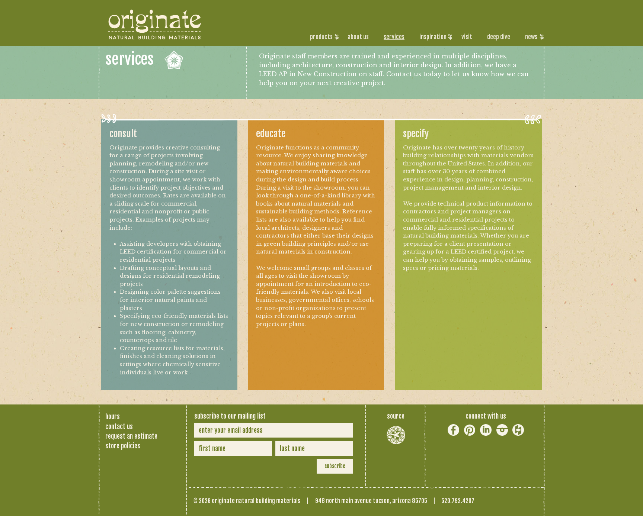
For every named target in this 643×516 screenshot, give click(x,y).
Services (394, 37)
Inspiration (433, 37)
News (531, 37)
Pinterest (470, 430)
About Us (358, 37)
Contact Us (119, 426)
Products (321, 37)
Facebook (453, 430)
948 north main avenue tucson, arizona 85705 (371, 500)
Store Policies (122, 446)
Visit (466, 37)
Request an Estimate (131, 436)
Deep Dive (498, 37)
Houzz (518, 430)
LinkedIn (486, 430)
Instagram (502, 430)
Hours (112, 416)
